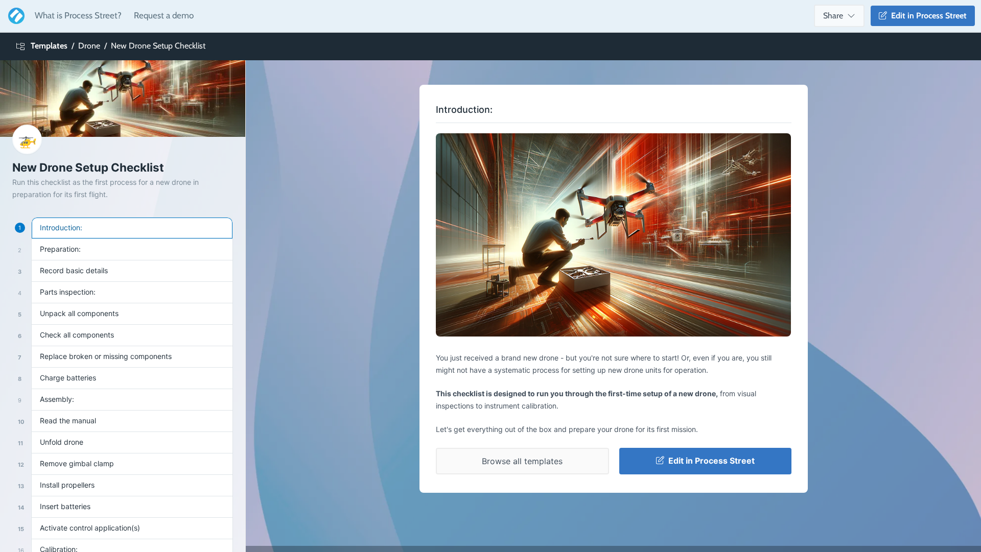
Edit (927, 15)
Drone (89, 46)
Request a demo (164, 15)
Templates (49, 46)
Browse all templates (522, 461)
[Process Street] (14, 16)
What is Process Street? (78, 15)
